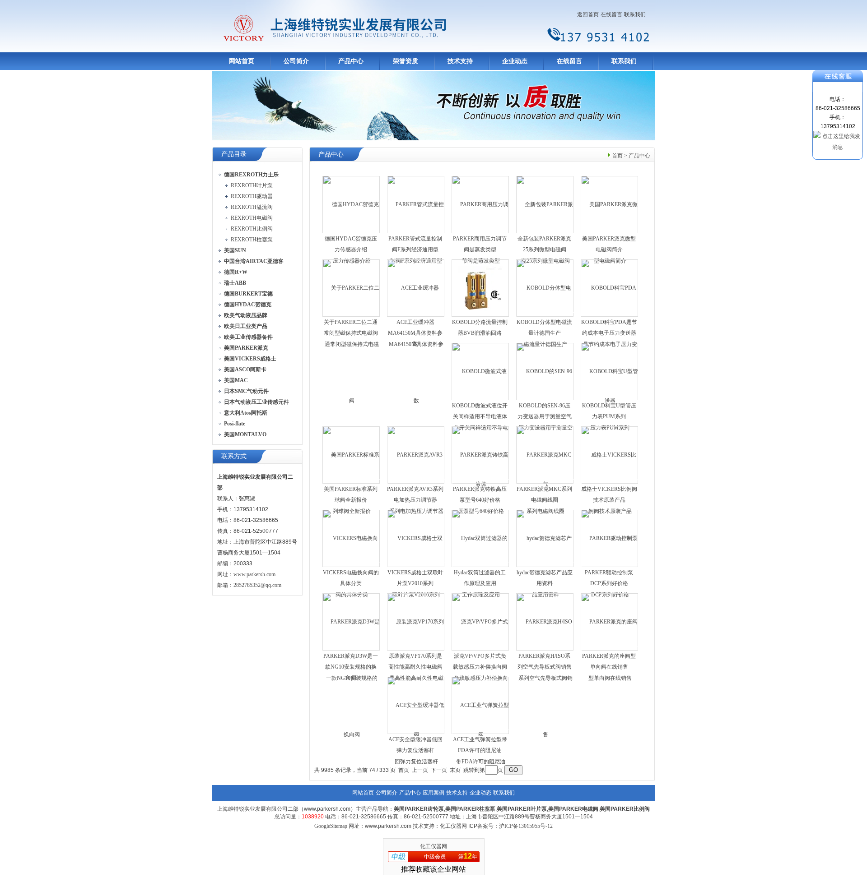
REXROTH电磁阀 (252, 218)
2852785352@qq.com (257, 585)
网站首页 (241, 61)
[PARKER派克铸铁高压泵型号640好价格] (480, 482)
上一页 (420, 770)
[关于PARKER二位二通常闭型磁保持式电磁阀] (351, 343)
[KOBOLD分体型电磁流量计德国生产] (545, 315)
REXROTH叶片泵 (252, 185)
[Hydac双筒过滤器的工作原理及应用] (480, 566)
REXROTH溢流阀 (252, 207)
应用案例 (433, 793)
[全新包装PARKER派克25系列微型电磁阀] (545, 232)
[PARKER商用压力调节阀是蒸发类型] (480, 232)
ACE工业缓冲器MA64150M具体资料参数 (415, 333)
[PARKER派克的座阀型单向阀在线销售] (610, 649)
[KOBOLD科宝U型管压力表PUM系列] (610, 399)
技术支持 (460, 61)
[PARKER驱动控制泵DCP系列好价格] (610, 566)
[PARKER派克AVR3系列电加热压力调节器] (416, 482)
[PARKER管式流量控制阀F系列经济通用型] (416, 232)
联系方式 (234, 456)
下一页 (439, 770)
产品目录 (234, 154)
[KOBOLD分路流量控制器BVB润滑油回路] (480, 287)
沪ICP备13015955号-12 (526, 826)
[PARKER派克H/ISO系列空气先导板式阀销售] (545, 677)
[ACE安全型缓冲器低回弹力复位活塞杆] (416, 733)
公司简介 (296, 61)
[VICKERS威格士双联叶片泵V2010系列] (416, 566)
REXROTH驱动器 (252, 196)
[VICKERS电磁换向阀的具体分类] (351, 566)
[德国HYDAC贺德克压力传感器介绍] (351, 232)
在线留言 (611, 14)
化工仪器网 (433, 846)
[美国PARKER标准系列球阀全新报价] (351, 482)
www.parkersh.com (254, 574)
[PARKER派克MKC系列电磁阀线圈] (545, 482)
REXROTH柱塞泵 (252, 239)
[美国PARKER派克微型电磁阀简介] (610, 232)
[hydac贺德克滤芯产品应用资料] (545, 566)
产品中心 (351, 61)
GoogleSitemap (330, 826)
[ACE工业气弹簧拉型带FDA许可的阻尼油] (480, 733)
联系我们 (635, 14)
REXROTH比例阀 (252, 229)
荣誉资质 (405, 61)
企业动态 (514, 61)
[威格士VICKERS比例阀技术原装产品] (610, 482)
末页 (455, 770)
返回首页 (588, 14)
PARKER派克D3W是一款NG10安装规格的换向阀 (350, 667)
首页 (617, 155)
